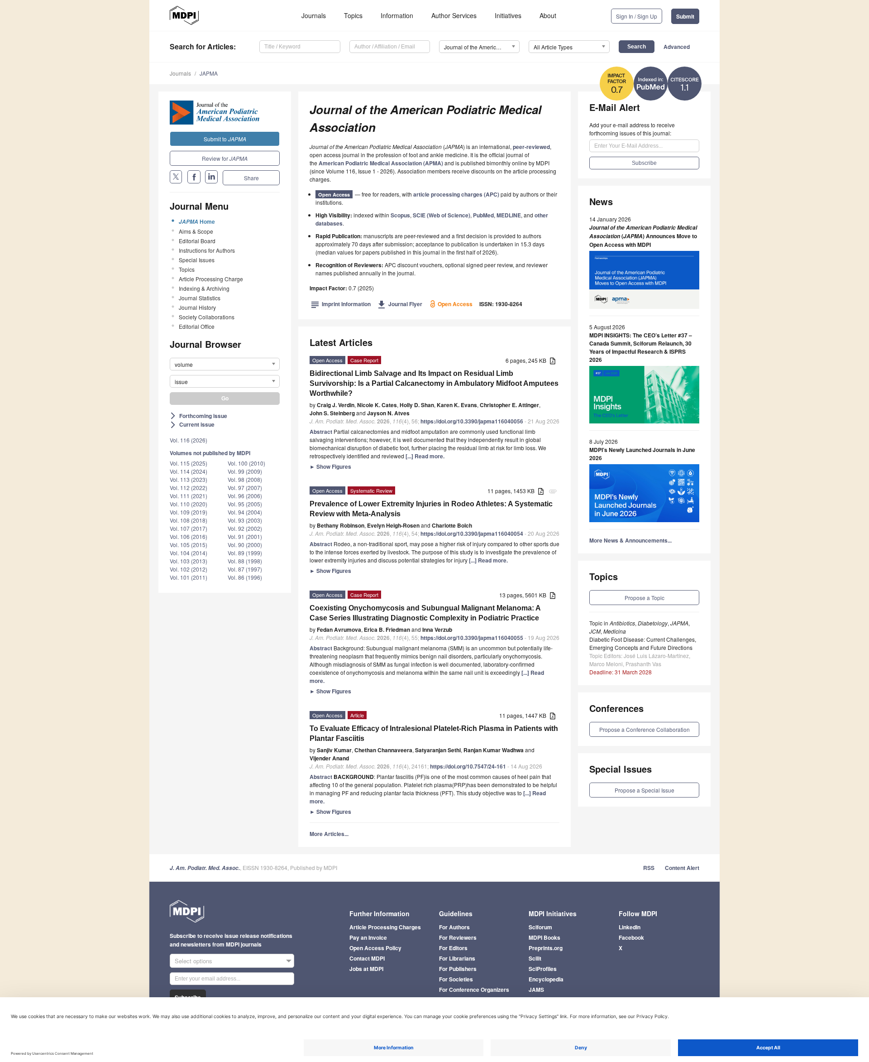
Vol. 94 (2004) (245, 512)
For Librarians (457, 958)
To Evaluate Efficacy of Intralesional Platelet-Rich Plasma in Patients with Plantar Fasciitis (434, 733)
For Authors (454, 927)
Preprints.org (546, 948)
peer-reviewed (531, 147)
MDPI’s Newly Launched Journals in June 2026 (642, 454)
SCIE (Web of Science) (441, 215)
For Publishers (458, 969)
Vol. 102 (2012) (188, 569)
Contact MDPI (367, 958)
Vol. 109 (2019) (188, 512)
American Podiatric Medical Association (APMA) (381, 163)
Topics (353, 15)
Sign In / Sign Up (636, 16)
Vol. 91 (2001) (245, 536)
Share (251, 178)
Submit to (225, 139)
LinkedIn (629, 927)
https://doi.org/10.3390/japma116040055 (471, 638)
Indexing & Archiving (204, 288)
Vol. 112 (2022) (188, 487)
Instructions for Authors (207, 250)
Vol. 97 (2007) (245, 487)
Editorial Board (197, 241)
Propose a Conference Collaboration (644, 729)
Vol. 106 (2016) (188, 536)
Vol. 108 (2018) (188, 520)
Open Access (334, 194)
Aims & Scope (196, 231)
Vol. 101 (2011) (188, 577)
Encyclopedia (546, 979)
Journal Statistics (199, 298)
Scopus (400, 215)
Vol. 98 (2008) (245, 479)
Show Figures (330, 466)
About (548, 15)
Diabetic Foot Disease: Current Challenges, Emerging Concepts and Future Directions (642, 643)
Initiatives (508, 15)
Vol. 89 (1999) (245, 553)
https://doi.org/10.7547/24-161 (468, 766)
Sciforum (540, 927)
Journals (313, 15)
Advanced (677, 47)
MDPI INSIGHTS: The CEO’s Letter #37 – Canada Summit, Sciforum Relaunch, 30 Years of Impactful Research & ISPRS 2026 (640, 347)
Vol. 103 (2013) (188, 561)
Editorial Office (197, 326)
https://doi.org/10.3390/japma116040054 (471, 533)
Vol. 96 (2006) (245, 496)
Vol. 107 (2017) (188, 528)
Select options (193, 960)
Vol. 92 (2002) (245, 528)
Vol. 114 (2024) (188, 471)
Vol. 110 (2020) (188, 504)
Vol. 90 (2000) (245, 544)
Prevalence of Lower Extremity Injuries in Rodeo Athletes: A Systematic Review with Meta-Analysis (431, 509)
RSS (648, 868)
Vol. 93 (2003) (245, 520)
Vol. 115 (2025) (188, 463)
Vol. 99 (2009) (245, 471)
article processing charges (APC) (456, 194)
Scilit (535, 958)
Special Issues (197, 260)
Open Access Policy (375, 948)
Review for (225, 158)
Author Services (454, 15)
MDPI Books (544, 937)
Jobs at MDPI (366, 969)
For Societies (456, 979)
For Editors (453, 948)
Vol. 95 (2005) (245, 504)
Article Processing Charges (385, 927)
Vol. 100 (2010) (246, 463)
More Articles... (329, 834)
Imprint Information (341, 304)
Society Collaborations (206, 317)
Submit (685, 16)
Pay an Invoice (368, 937)
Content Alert (682, 868)
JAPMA (209, 73)
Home (197, 221)
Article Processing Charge (211, 279)
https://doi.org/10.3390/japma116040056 (471, 421)
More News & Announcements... (630, 540)
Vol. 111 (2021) (188, 496)
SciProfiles (543, 969)
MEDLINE (509, 215)
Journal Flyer (400, 304)
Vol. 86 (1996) (245, 577)
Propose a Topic (644, 597)
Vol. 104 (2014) (188, 553)
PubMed (483, 215)
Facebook (631, 937)
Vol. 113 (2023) (188, 479)
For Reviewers (458, 937)
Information (397, 15)
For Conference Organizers (474, 989)
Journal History (197, 307)
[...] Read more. (425, 456)
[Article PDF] (553, 361)
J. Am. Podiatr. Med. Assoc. (205, 868)
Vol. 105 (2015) (188, 544)
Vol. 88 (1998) (245, 561)
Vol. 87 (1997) (245, 569)
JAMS (536, 989)
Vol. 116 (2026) (188, 440)
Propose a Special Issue (644, 790)
